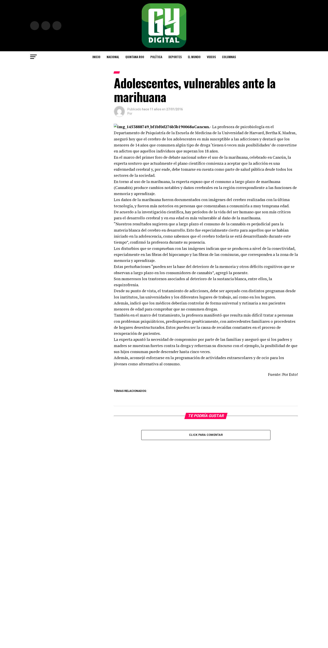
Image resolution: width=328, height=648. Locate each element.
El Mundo (194, 56)
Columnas (229, 56)
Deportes (175, 56)
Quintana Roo (134, 56)
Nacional (113, 56)
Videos (211, 56)
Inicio (96, 56)
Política (156, 56)
